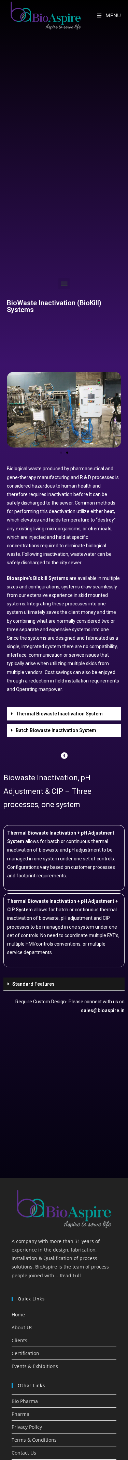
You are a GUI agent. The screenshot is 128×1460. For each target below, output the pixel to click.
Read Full (70, 1275)
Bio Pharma (25, 1401)
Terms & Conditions (34, 1440)
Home (18, 1314)
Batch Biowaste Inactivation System (56, 730)
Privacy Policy (27, 1427)
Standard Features (33, 984)
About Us (22, 1327)
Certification (25, 1353)
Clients (19, 1340)
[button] (64, 283)
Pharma (20, 1414)
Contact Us (24, 1452)
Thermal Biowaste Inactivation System (59, 713)
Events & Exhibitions (35, 1366)
